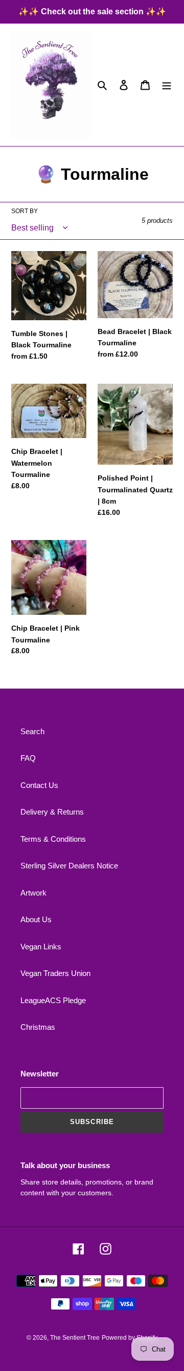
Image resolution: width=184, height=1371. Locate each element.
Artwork (33, 892)
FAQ (28, 758)
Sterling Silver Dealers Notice (69, 865)
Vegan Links (40, 946)
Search (32, 731)
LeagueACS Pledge (53, 1000)
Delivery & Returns (52, 811)
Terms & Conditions (53, 839)
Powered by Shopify (129, 1337)
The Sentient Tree (75, 1337)
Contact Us (39, 785)
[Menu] (166, 85)
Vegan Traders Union (55, 973)
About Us (36, 919)
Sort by (24, 211)
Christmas (37, 1027)
